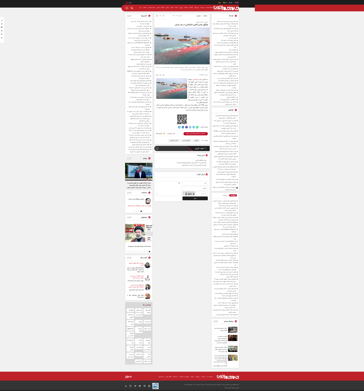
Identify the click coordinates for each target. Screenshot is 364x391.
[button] (143, 211)
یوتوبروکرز (131, 310)
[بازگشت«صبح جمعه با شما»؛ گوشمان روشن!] (232, 330)
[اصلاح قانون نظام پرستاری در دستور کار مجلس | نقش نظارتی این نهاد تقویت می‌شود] (148, 267)
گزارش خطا (159, 134)
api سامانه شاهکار (147, 311)
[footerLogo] (228, 377)
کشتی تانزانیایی (174, 140)
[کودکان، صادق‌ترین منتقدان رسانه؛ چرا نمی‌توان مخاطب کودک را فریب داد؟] (232, 349)
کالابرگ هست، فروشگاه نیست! (220, 366)
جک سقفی (139, 354)
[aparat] (1, 31)
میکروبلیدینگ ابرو (130, 341)
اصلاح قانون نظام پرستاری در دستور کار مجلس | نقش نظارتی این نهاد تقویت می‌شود (135, 270)
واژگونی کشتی (186, 140)
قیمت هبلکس (148, 355)
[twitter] (1, 27)
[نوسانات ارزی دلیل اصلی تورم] (142, 201)
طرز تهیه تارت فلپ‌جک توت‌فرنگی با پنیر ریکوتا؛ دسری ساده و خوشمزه (224, 188)
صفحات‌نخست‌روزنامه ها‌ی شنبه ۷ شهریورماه (139, 246)
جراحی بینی (139, 315)
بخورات (140, 322)
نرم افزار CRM (140, 330)
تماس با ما (210, 377)
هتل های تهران (148, 341)
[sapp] (1, 34)
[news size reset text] (160, 75)
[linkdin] (183, 127)
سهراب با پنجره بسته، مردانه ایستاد (136, 281)
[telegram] (1, 24)
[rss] (1, 38)
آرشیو (192, 377)
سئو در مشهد (147, 329)
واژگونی (196, 140)
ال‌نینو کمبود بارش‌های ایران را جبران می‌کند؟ (135, 296)
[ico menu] (127, 8)
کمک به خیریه (140, 341)
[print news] (157, 16)
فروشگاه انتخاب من (130, 334)
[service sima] (225, 3)
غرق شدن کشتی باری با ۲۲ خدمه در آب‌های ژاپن (194, 165)
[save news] (163, 16)
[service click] (219, 3)
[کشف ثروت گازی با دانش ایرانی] (148, 287)
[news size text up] (157, 75)
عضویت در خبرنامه (184, 377)
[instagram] (1, 21)
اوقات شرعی (168, 377)
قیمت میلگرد (147, 361)
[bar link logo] (128, 3)
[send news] (160, 16)
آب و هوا (175, 377)
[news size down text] (163, 75)
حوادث (205, 16)
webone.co (130, 329)
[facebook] (186, 127)
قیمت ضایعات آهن (147, 348)
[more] (215, 321)
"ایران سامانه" (227, 388)
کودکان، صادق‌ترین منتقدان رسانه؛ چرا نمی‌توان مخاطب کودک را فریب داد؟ (221, 349)
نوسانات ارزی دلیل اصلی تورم (130, 199)
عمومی (198, 16)
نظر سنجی (161, 377)
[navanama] (236, 3)
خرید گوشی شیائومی (130, 316)
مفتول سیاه (139, 347)
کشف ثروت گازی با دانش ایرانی (136, 290)
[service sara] (230, 3)
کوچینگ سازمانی (131, 348)
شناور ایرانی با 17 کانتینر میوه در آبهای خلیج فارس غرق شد (191, 163)
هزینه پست (147, 322)
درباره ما (203, 377)
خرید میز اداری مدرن (130, 355)
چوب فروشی (139, 310)
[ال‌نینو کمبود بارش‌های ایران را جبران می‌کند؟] (148, 296)
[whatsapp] (197, 127)
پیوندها (197, 377)
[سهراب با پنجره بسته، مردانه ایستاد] (148, 278)
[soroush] (179, 127)
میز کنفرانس (139, 361)
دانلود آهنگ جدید (130, 323)
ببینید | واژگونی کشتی (201, 160)
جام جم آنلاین (197, 79)
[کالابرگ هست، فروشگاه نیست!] (232, 361)
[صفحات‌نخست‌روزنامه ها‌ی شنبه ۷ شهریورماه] (138, 233)
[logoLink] (226, 8)
